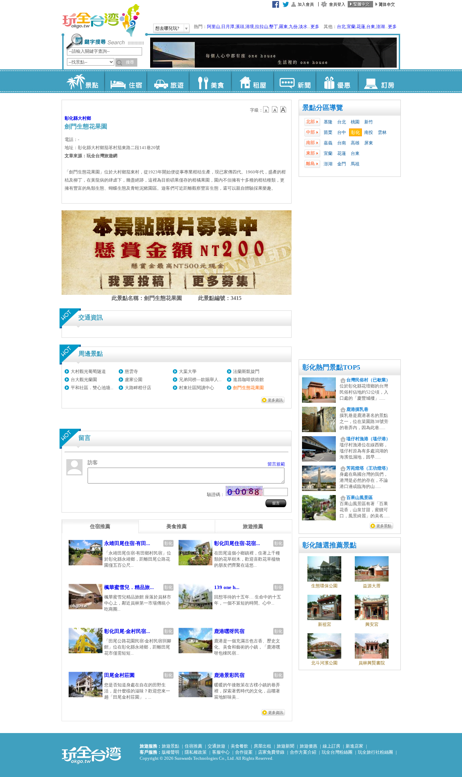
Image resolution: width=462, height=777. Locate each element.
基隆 (328, 121)
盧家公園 (133, 379)
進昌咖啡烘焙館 (248, 379)
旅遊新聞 (285, 746)
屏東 (368, 142)
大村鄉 (84, 118)
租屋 (252, 81)
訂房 (379, 81)
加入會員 (306, 4)
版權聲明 (170, 752)
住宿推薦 (193, 746)
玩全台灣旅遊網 (101, 20)
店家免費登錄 (271, 752)
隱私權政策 (196, 752)
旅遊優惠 (308, 746)
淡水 (303, 26)
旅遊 (167, 81)
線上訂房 (331, 746)
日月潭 (227, 26)
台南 (341, 142)
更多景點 (383, 526)
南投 (368, 132)
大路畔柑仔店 (138, 387)
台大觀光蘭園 (84, 379)
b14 (283, 109)
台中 (341, 132)
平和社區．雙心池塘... (92, 387)
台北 (341, 26)
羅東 (283, 26)
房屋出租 (262, 746)
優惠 (337, 81)
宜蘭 (351, 26)
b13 (275, 109)
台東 (370, 26)
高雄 (355, 142)
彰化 (355, 132)
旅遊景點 (170, 746)
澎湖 (380, 26)
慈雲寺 (131, 371)
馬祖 (355, 163)
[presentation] (100, 526)
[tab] (100, 526)
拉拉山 (261, 26)
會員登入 (337, 4)
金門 (341, 163)
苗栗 (328, 132)
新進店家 (354, 746)
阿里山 (213, 26)
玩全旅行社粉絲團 (375, 752)
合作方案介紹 (303, 752)
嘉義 (328, 142)
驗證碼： (216, 494)
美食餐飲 (239, 746)
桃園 (355, 121)
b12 (266, 109)
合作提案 (244, 752)
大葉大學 (188, 371)
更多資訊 (275, 400)
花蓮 (360, 26)
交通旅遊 (216, 746)
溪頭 (239, 26)
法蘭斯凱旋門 (246, 371)
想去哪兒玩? (167, 28)
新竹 (368, 121)
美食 (210, 81)
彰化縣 (71, 118)
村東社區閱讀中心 (196, 387)
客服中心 (221, 752)
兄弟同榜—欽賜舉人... (200, 379)
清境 (249, 26)
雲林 (382, 132)
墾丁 (273, 26)
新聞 (294, 81)
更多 (314, 26)
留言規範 (276, 464)
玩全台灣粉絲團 (337, 752)
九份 (293, 26)
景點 (83, 81)
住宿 (125, 81)
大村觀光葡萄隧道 (88, 371)
